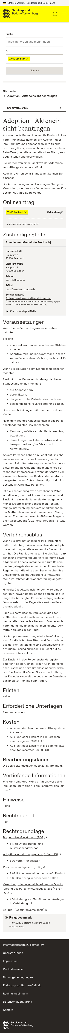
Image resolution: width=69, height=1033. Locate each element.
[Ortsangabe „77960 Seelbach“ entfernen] (27, 59)
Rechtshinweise (13, 969)
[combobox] (34, 41)
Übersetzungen (13, 953)
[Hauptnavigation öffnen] (64, 14)
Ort (7, 51)
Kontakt (8, 1009)
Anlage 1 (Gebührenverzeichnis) (25, 909)
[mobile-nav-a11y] (55, 14)
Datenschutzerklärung (17, 1001)
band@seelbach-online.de (20, 289)
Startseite (9, 91)
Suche (9, 34)
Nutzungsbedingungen (18, 977)
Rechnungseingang (15, 993)
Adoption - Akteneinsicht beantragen (32, 96)
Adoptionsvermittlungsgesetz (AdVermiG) (32, 854)
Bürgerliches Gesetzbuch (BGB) (25, 837)
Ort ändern (53, 212)
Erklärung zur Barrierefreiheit (22, 985)
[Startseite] (20, 14)
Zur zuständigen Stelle (23, 311)
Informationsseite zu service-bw (24, 944)
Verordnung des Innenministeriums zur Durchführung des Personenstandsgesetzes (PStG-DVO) (33, 889)
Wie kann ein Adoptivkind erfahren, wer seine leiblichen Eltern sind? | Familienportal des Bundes (34, 786)
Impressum (10, 961)
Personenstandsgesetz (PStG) (24, 867)
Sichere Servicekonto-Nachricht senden (28, 298)
